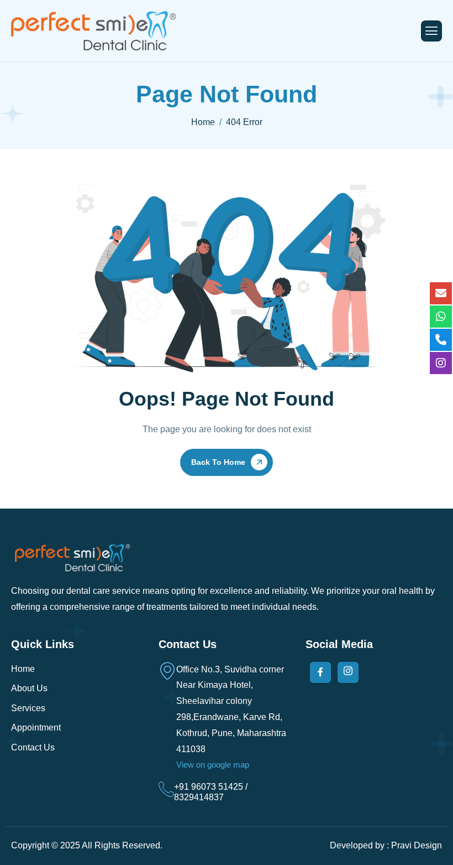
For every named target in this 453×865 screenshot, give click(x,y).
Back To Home (218, 462)
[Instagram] (348, 672)
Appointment (36, 727)
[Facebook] (320, 672)
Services (28, 708)
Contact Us (33, 747)
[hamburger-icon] (431, 31)
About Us (29, 688)
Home (23, 669)
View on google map (212, 764)
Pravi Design (416, 845)
